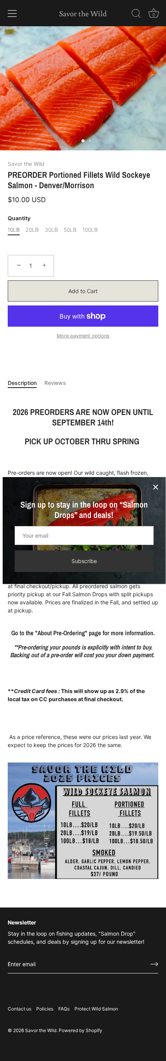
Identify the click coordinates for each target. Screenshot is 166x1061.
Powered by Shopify (80, 1030)
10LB (14, 230)
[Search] (136, 14)
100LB (90, 230)
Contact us (19, 1009)
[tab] (26, 383)
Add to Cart (83, 291)
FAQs (63, 1009)
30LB (51, 230)
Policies (44, 1009)
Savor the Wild (83, 13)
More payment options (83, 336)
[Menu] (12, 13)
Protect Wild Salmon (96, 1009)
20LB (32, 230)
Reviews (55, 383)
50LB (70, 230)
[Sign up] (154, 964)
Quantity (19, 218)
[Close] (155, 487)
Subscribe (84, 561)
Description (22, 383)
